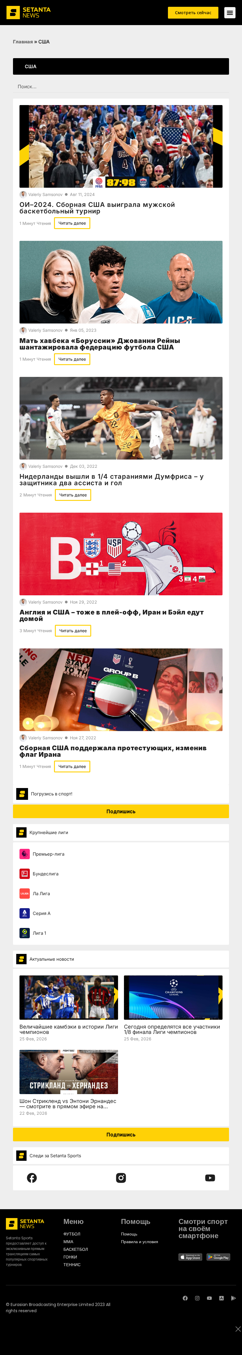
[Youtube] (209, 1298)
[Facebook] (185, 1298)
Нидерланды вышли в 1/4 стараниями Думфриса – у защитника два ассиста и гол (111, 480)
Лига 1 (39, 933)
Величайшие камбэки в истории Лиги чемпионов (68, 1029)
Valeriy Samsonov (45, 194)
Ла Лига (41, 893)
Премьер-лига (48, 854)
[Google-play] (233, 1298)
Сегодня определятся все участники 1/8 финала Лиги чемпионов (172, 1029)
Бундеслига (45, 874)
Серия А (41, 913)
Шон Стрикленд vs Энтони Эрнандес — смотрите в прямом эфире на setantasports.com (67, 1106)
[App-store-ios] (221, 1298)
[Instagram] (197, 1298)
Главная (23, 42)
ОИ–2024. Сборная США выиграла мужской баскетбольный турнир (97, 208)
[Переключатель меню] (230, 12)
